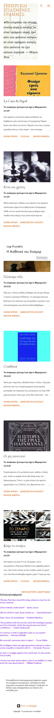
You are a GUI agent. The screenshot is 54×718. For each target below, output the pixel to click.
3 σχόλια (24, 136)
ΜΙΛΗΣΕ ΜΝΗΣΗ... (41, 136)
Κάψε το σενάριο (15, 545)
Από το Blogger (28, 705)
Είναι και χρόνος (14, 187)
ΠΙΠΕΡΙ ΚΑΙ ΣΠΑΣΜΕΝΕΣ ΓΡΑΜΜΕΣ (17, 10)
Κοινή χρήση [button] (11, 136)
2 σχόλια (24, 581)
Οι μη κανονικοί (14, 456)
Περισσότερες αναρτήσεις (35, 592)
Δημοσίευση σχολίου (31, 222)
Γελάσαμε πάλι (13, 276)
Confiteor (10, 366)
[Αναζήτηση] (41, 5)
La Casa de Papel (15, 101)
